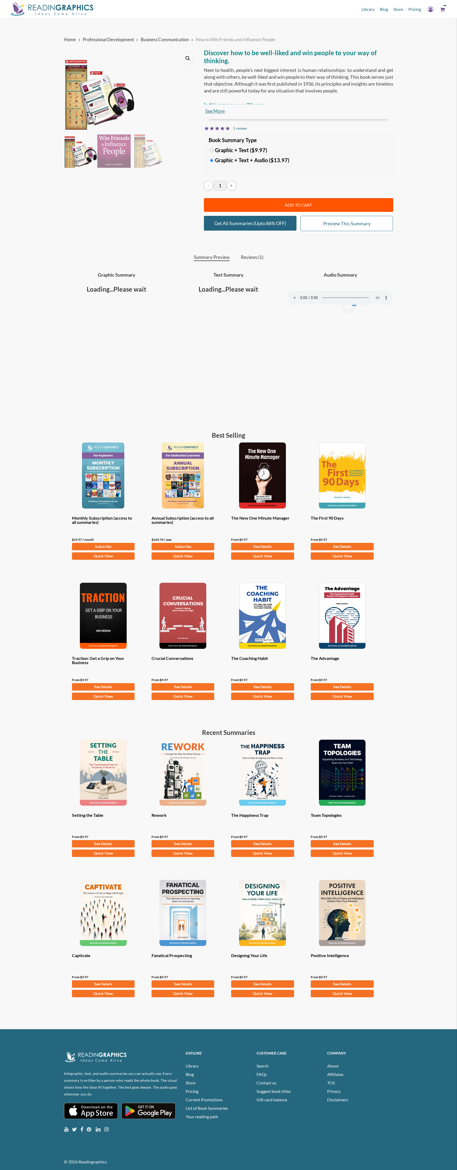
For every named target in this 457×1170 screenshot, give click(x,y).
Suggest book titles (274, 1091)
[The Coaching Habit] (263, 616)
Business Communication (165, 39)
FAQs (262, 1074)
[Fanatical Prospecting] (183, 913)
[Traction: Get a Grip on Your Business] (103, 616)
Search (263, 1065)
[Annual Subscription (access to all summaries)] (183, 475)
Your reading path (202, 1116)
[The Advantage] (342, 616)
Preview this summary (347, 223)
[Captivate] (103, 913)
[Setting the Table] (103, 773)
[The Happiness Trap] (263, 773)
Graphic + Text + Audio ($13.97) (252, 160)
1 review (240, 128)
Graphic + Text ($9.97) (241, 150)
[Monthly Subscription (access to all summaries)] (103, 475)
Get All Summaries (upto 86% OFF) (250, 223)
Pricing (192, 1091)
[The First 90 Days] (342, 475)
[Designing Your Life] (263, 913)
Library (192, 1065)
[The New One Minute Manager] (263, 475)
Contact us (266, 1082)
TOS (331, 1082)
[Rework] (183, 773)
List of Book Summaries (207, 1108)
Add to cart (298, 204)
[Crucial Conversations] (183, 616)
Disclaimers (337, 1099)
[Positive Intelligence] (342, 913)
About (333, 1065)
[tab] (212, 257)
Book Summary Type (233, 140)
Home (70, 39)
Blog (190, 1074)
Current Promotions (204, 1099)
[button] (188, 58)
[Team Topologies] (342, 773)
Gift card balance (272, 1099)
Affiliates (335, 1074)
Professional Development (108, 39)
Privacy (334, 1091)
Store (190, 1082)
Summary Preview (212, 257)
